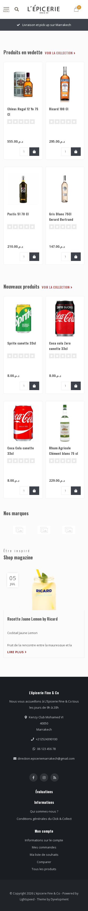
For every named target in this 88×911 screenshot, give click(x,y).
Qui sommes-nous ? (44, 811)
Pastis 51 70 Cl (18, 213)
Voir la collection (59, 53)
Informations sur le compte (44, 840)
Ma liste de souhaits (44, 854)
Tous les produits (44, 869)
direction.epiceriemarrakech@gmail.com (46, 758)
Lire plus (16, 652)
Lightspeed (27, 899)
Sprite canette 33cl (21, 343)
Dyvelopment (60, 899)
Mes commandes (44, 847)
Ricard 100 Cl (58, 108)
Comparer (44, 862)
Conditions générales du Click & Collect (44, 819)
